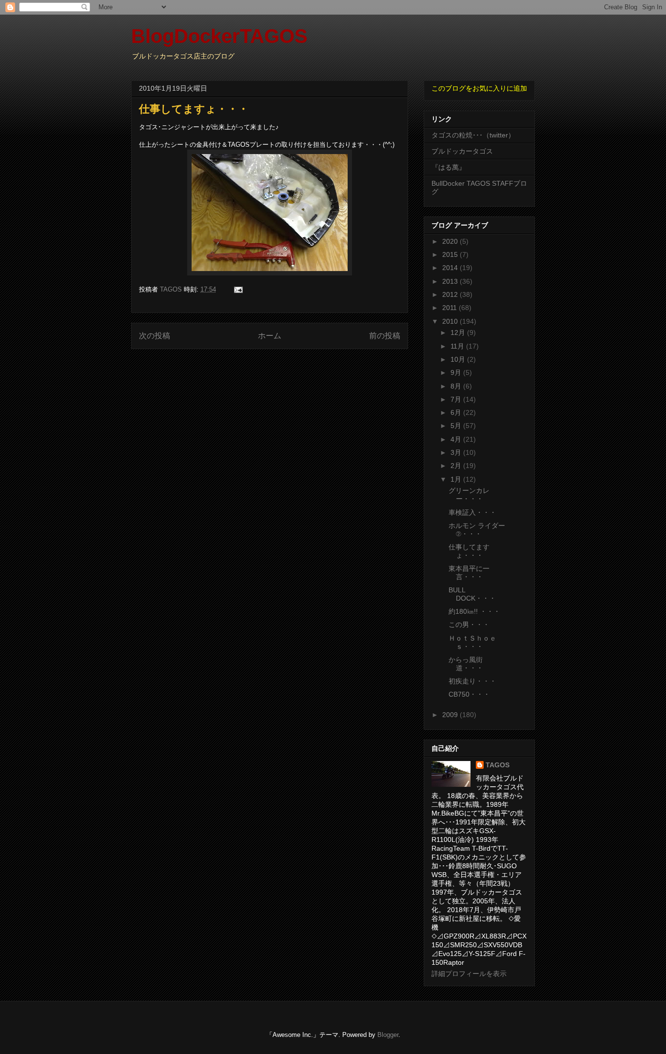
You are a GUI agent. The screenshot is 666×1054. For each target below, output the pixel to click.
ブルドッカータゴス (462, 151)
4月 (457, 439)
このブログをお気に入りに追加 (479, 88)
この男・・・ (469, 624)
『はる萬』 (448, 167)
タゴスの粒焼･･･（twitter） (473, 135)
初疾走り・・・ (472, 681)
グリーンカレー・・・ (469, 495)
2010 (451, 321)
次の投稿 (154, 336)
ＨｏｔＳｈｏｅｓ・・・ (472, 642)
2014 (451, 268)
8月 (457, 386)
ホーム (269, 336)
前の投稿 (384, 336)
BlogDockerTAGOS (219, 36)
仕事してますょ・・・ (469, 551)
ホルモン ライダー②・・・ (477, 530)
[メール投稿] (238, 289)
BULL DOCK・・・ (472, 594)
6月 (457, 412)
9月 (457, 372)
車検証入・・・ (472, 512)
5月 (457, 425)
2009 (451, 715)
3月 (457, 452)
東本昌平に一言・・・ (469, 573)
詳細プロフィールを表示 (469, 973)
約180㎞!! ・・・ (474, 611)
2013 (451, 281)
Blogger (387, 1034)
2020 (451, 241)
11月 (458, 346)
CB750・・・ (469, 694)
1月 (457, 479)
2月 (457, 465)
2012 (451, 294)
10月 (459, 359)
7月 (457, 399)
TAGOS (497, 765)
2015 (451, 254)
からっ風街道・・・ (466, 664)
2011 (450, 308)
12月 (459, 332)
